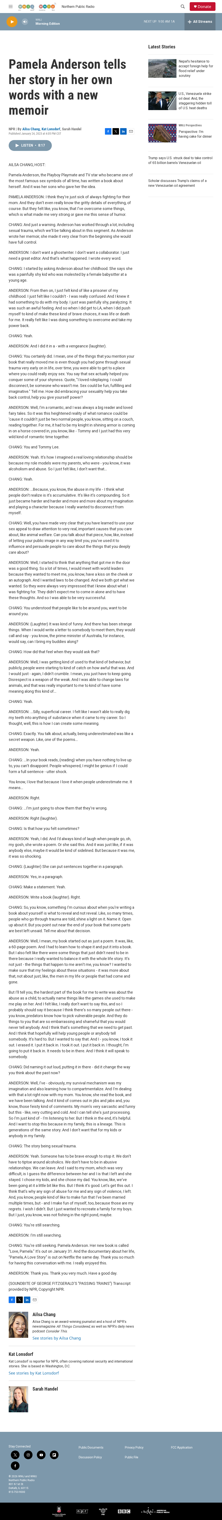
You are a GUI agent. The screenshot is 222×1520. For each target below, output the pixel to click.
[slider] (32, 21)
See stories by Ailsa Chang (57, 1338)
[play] (11, 21)
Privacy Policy (134, 1447)
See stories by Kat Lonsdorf (34, 1373)
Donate (204, 6)
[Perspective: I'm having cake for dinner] (162, 133)
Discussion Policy (90, 1457)
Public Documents (91, 1447)
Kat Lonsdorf (51, 129)
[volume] (25, 22)
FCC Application (182, 1447)
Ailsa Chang (31, 129)
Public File (131, 1457)
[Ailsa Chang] (18, 1325)
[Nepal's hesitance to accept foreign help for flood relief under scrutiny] (162, 68)
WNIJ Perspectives (190, 125)
